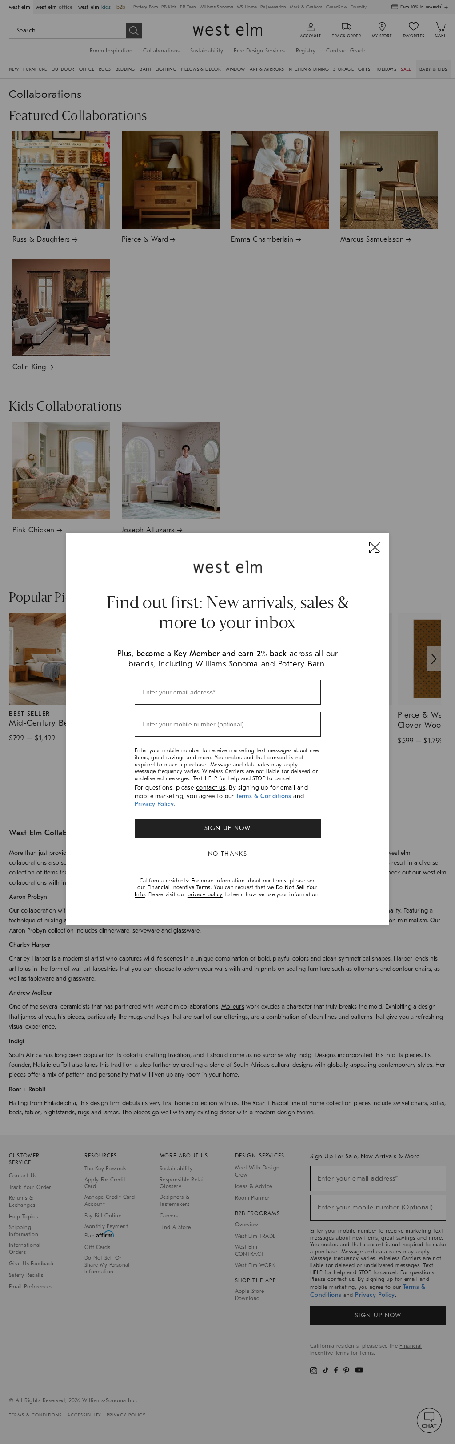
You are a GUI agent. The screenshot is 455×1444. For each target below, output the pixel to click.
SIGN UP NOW (227, 828)
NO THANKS (227, 854)
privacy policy (205, 894)
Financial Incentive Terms (179, 887)
